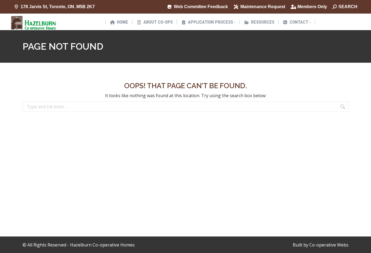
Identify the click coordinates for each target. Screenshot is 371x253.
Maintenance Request (262, 6)
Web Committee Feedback (201, 6)
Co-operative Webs (328, 245)
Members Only (312, 6)
